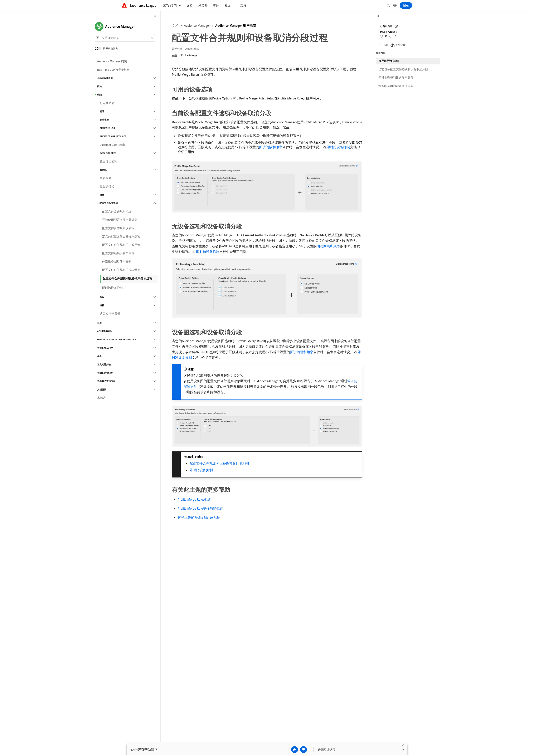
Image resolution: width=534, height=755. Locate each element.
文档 (175, 25)
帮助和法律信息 (105, 372)
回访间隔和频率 (270, 147)
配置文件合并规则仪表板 (118, 228)
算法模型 (104, 119)
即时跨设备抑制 (338, 147)
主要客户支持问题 (106, 381)
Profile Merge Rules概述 (194, 499)
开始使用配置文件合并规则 (119, 220)
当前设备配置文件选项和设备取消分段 (403, 69)
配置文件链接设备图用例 (118, 253)
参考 (99, 356)
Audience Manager (197, 25)
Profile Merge (189, 55)
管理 (102, 111)
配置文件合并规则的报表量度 (121, 270)
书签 (385, 44)
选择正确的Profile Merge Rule (199, 517)
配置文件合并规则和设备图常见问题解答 (219, 463)
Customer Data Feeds (112, 145)
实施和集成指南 (105, 347)
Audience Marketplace (113, 136)
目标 (102, 194)
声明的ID (105, 178)
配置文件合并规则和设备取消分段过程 (127, 278)
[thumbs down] (303, 749)
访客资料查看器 (110, 313)
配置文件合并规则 (108, 203)
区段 (102, 296)
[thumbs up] (294, 749)
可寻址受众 (107, 103)
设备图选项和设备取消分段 (395, 86)
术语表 (101, 398)
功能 (99, 94)
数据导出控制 (108, 161)
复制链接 (400, 44)
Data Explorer (108, 153)
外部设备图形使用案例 (116, 261)
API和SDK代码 (104, 331)
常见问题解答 (104, 364)
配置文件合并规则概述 (116, 211)
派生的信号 (107, 186)
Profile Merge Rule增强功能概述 (200, 508)
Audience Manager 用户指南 (235, 25)
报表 (99, 322)
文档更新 (101, 389)
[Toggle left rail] (155, 16)
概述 (99, 86)
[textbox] (125, 38)
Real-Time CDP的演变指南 (113, 70)
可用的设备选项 (388, 61)
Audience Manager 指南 (112, 61)
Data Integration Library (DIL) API (116, 339)
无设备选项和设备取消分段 (395, 77)
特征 (102, 305)
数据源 (103, 169)
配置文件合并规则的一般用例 (121, 245)
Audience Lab (107, 128)
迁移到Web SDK (105, 78)
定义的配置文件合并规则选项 (121, 236)
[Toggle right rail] (378, 16)
